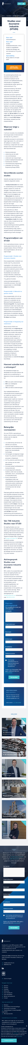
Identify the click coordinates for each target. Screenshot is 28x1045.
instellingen (15, 1033)
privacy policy (19, 1036)
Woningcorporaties (8, 1013)
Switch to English (7, 978)
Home (3, 15)
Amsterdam (15, 955)
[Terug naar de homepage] (6, 5)
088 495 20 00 (10, 597)
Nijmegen (4, 959)
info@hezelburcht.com (10, 595)
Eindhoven (19, 957)
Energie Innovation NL (11, 538)
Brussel (20, 955)
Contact (6, 998)
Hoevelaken (13, 957)
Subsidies (9, 15)
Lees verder (18, 702)
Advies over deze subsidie (14, 67)
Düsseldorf (7, 957)
